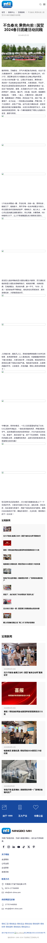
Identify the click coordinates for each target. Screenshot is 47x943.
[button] (40, 4)
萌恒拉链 (28, 924)
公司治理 (5, 863)
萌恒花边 (20, 924)
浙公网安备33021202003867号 (34, 933)
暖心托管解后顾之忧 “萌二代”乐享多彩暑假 (19, 622)
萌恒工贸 (5, 924)
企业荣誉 (5, 868)
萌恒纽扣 (17, 927)
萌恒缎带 (36, 924)
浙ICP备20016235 (8, 933)
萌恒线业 (12, 924)
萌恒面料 (9, 927)
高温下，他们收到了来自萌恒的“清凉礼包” (18, 594)
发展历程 (5, 872)
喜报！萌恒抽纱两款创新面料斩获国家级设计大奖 (21, 550)
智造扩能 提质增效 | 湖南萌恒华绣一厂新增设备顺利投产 (23, 579)
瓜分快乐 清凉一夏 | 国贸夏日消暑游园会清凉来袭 (21, 608)
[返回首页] (7, 4)
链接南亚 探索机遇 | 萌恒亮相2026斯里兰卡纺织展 (21, 564)
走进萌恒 (5, 859)
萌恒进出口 (25, 927)
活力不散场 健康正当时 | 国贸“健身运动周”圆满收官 (22, 536)
